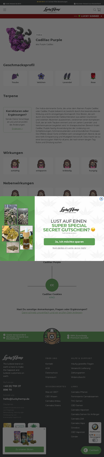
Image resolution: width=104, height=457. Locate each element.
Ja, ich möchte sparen (69, 241)
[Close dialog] (101, 198)
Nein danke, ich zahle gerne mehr (69, 248)
